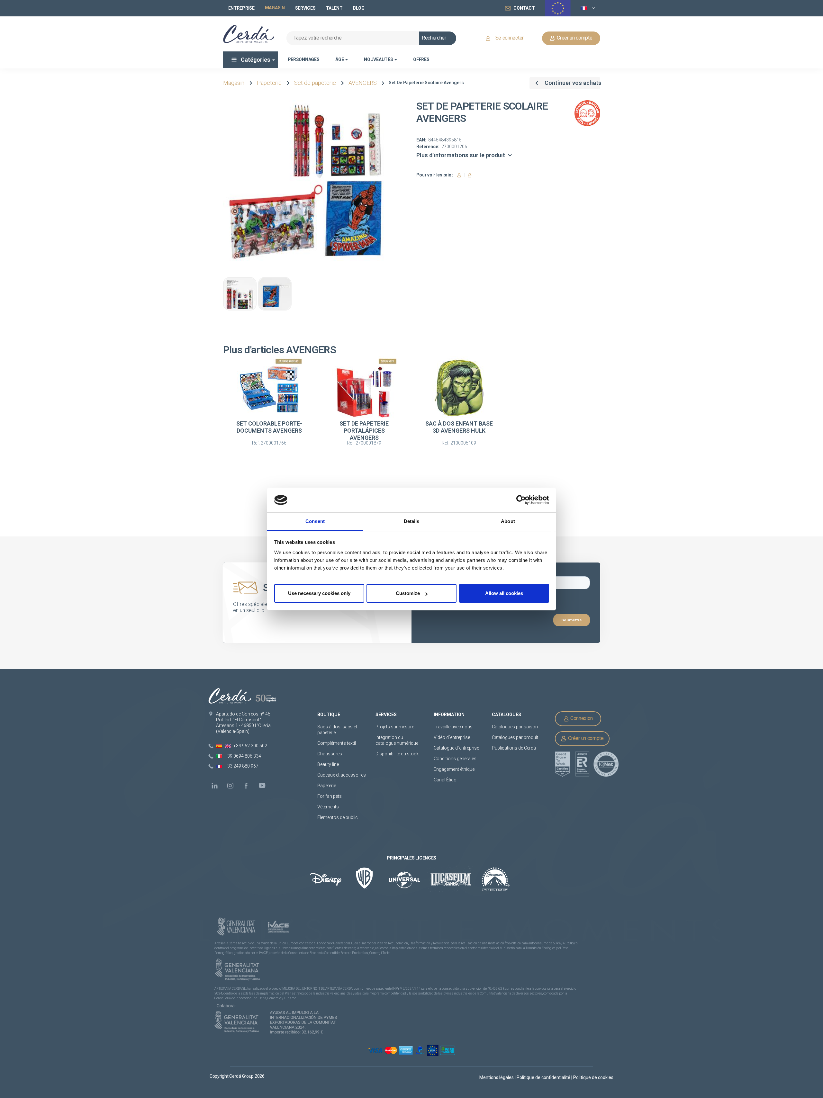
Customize (408, 593)
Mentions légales (497, 1077)
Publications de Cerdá (514, 748)
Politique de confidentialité (544, 1077)
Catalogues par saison (515, 726)
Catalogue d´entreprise (456, 748)
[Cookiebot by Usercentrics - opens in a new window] (521, 500)
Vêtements (328, 806)
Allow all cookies (504, 593)
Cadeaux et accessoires (341, 775)
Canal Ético (445, 779)
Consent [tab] (315, 521)
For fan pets (330, 796)
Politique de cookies (593, 1077)
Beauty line (328, 764)
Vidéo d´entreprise (452, 737)
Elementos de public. (338, 817)
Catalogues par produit (515, 737)
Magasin (233, 82)
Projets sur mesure (394, 726)
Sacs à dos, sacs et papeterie (337, 729)
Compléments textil (336, 743)
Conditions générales (455, 758)
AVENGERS (362, 82)
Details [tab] (412, 521)
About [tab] (508, 521)
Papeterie (269, 82)
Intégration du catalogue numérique (396, 740)
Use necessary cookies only (319, 593)
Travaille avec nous (453, 726)
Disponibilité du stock (397, 753)
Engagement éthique (454, 769)
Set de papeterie (315, 82)
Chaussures (329, 753)
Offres (421, 59)
